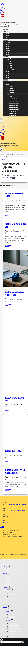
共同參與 (5, 607)
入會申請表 (11, 86)
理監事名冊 (8, 50)
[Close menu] (0, 561)
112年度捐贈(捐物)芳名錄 (13, 105)
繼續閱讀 (8, 215)
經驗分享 (10, 63)
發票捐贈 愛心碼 (9, 82)
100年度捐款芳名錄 (12, 115)
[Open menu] (1, 149)
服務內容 (7, 54)
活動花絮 (7, 33)
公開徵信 (8, 620)
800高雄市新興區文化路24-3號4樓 (16, 504)
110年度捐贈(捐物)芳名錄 (14, 109)
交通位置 (7, 52)
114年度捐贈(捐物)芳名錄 (14, 101)
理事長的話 (8, 42)
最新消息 (5, 29)
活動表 (7, 37)
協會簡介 (7, 44)
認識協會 (5, 573)
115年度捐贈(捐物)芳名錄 (14, 99)
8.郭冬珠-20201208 (6, 177)
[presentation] (15, 269)
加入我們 (8, 611)
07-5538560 (21, 510)
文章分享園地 (11, 69)
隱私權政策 (6, 522)
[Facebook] (3, 527)
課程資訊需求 (11, 92)
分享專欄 (8, 590)
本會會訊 (7, 73)
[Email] (1, 527)
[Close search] (1, 639)
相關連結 (7, 77)
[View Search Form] (1, 120)
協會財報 (10, 96)
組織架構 (7, 48)
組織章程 (7, 46)
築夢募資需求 (11, 90)
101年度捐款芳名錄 (12, 113)
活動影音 (5, 566)
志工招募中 (11, 88)
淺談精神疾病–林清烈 (13, 451)
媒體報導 (10, 65)
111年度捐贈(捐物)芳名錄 (13, 107)
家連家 (10, 61)
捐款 (1, 118)
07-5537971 (12, 510)
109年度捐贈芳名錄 (12, 111)
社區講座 (10, 67)
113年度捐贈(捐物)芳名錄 (14, 103)
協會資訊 (5, 587)
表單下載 (7, 75)
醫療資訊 (7, 71)
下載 (13, 177)
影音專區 (7, 35)
